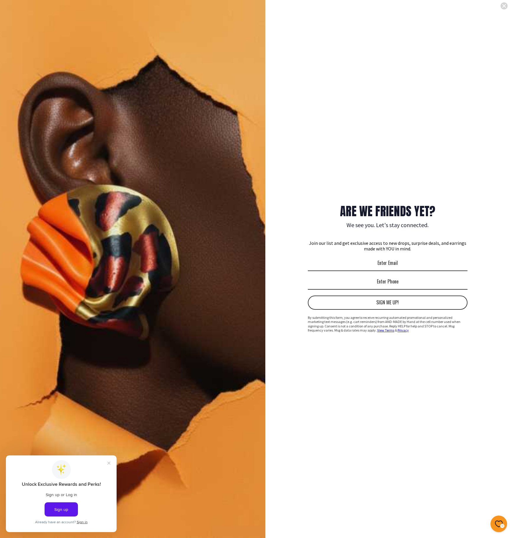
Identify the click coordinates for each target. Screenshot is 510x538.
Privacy (403, 330)
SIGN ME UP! (387, 302)
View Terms (385, 330)
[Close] (504, 5)
